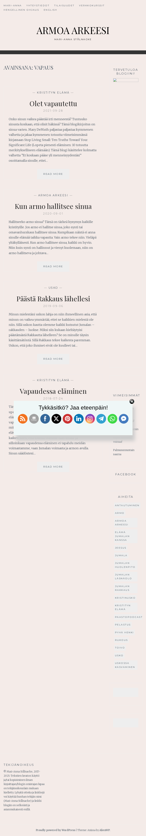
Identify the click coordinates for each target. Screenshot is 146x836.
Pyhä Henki (124, 632)
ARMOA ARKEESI (73, 30)
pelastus (123, 624)
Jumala (121, 555)
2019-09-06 (53, 306)
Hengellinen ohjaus (21, 9)
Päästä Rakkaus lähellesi (53, 298)
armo (120, 512)
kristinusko (125, 597)
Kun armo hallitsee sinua (53, 206)
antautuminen (127, 505)
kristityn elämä (53, 92)
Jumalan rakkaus (122, 588)
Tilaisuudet (64, 5)
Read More (56, 175)
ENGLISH (50, 9)
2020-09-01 (53, 213)
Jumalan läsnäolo (123, 576)
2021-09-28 (53, 110)
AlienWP (104, 830)
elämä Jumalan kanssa (122, 536)
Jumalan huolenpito (125, 565)
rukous (121, 640)
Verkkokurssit (92, 5)
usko (53, 288)
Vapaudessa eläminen (53, 390)
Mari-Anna (13, 5)
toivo (120, 647)
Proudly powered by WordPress (55, 830)
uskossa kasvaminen (125, 665)
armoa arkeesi (53, 195)
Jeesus (120, 547)
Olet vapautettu (53, 103)
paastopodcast (129, 617)
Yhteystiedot (37, 5)
